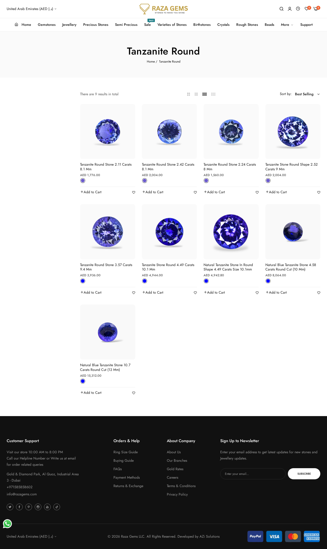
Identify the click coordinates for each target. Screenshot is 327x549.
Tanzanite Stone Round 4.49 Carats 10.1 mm (168, 267)
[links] (11, 506)
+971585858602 (19, 487)
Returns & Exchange (128, 485)
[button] (90, 192)
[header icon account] (290, 9)
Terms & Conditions (181, 485)
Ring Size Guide (125, 452)
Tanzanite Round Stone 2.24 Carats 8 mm (230, 167)
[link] (287, 24)
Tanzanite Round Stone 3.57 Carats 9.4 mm (106, 267)
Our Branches (177, 460)
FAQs (117, 469)
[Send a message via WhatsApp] (7, 523)
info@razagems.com (22, 494)
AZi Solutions (210, 536)
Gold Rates (175, 469)
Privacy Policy (177, 494)
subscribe (304, 474)
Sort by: (286, 93)
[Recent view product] (298, 8)
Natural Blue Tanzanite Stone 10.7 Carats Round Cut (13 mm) (105, 367)
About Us (174, 452)
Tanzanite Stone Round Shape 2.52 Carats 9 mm (291, 167)
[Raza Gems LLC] (163, 9)
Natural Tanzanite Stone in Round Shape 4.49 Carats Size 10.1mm (228, 267)
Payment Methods (126, 477)
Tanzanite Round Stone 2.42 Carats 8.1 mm (168, 167)
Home (151, 61)
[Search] (281, 9)
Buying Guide (123, 460)
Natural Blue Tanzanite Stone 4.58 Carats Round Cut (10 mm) (290, 267)
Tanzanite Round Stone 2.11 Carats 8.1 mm (105, 167)
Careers (172, 477)
